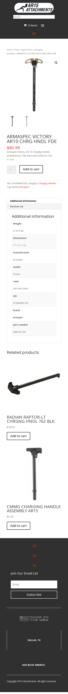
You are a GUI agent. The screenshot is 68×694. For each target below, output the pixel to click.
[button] (56, 63)
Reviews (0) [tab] (16, 206)
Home (9, 49)
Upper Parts (26, 49)
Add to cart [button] (18, 436)
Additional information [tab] (23, 200)
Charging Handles (47, 183)
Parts (16, 49)
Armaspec (24, 186)
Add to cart (31, 169)
